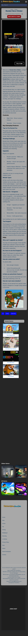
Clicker (7, 313)
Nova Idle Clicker (10, 362)
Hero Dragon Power (11, 335)
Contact (4, 554)
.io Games (4, 539)
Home (3, 517)
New (3, 520)
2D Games (4, 481)
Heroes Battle (11, 376)
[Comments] (22, 14)
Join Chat (13, 609)
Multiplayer (5, 532)
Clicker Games (5, 463)
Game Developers (6, 551)
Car (3, 526)
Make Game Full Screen (14, 16)
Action (3, 523)
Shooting (4, 536)
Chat (3, 545)
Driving (4, 529)
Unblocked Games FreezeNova (13, 13)
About (3, 548)
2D (3, 313)
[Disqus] (13, 403)
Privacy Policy (5, 542)
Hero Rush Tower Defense (10, 348)
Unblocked (13, 313)
